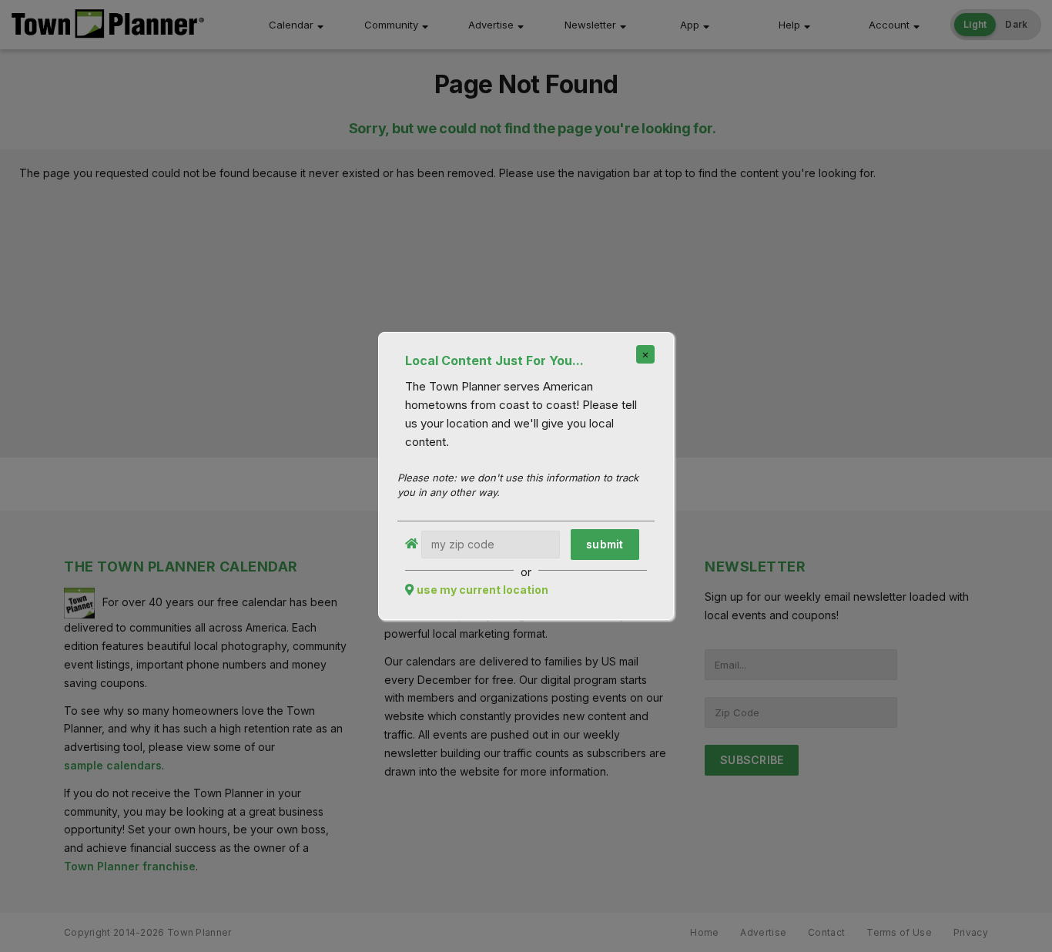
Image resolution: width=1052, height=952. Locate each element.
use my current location (482, 589)
